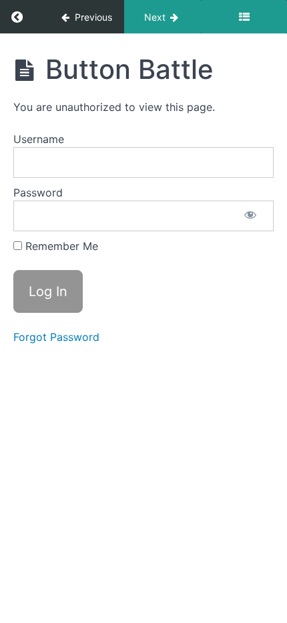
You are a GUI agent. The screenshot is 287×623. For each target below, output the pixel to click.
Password (38, 192)
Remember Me (60, 246)
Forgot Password (56, 337)
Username (38, 139)
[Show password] (250, 216)
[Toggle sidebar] (244, 16)
